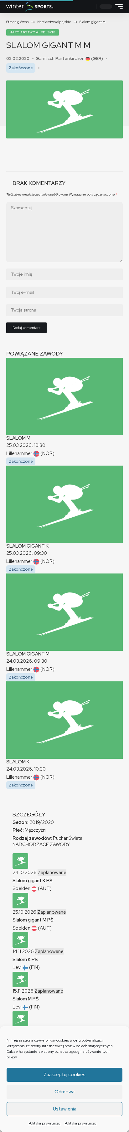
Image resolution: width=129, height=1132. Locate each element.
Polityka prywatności (44, 1123)
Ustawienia (64, 1109)
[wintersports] (29, 7)
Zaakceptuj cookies (64, 1075)
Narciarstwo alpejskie (32, 32)
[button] (90, 7)
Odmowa (64, 1092)
